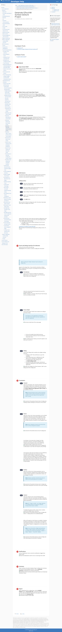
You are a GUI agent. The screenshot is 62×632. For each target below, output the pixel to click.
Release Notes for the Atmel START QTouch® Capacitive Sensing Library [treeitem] (8, 98)
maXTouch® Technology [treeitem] (6, 185)
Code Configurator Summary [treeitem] (7, 172)
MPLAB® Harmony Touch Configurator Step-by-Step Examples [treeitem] (7, 214)
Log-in (57, 1)
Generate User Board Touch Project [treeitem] (8, 139)
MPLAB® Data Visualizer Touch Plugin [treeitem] (7, 209)
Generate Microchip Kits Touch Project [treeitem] (8, 117)
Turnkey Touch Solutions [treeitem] (6, 52)
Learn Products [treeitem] (5, 240)
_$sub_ (23, 613)
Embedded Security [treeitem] (6, 16)
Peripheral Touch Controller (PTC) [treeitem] (6, 58)
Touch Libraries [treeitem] (6, 63)
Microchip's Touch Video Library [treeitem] (7, 206)
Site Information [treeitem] (5, 244)
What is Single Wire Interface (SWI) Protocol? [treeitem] (6, 41)
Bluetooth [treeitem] (4, 11)
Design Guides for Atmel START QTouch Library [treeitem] (8, 92)
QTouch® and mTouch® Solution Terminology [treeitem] (7, 220)
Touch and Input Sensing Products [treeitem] (7, 223)
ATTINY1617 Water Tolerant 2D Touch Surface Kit (27, 49)
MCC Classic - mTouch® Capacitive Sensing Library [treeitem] (7, 189)
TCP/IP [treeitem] (4, 45)
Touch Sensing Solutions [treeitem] (7, 49)
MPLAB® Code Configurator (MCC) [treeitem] (6, 61)
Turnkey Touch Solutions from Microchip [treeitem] (7, 231)
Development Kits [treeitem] (6, 80)
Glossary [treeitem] (5, 82)
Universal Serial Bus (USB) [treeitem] (6, 24)
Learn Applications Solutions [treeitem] (5, 9)
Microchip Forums (55, 23)
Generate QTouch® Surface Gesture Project (24, 9)
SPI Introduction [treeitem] (6, 44)
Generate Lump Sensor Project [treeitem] (8, 113)
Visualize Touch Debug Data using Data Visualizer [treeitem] (8, 162)
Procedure (53, 11)
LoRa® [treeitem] (4, 27)
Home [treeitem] (3, 7)
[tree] (6, 7)
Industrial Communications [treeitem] (6, 21)
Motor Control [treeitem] (5, 33)
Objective (53, 7)
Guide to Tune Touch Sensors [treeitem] (7, 69)
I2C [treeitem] (3, 19)
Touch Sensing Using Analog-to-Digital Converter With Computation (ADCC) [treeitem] (7, 77)
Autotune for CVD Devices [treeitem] (6, 72)
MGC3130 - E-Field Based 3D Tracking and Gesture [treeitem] (7, 199)
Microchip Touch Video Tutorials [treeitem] (7, 203)
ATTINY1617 (19, 47)
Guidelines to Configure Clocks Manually (27, 226)
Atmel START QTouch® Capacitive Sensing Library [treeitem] (8, 88)
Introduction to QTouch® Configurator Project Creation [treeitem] (8, 156)
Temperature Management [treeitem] (5, 47)
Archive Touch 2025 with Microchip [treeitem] (6, 84)
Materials (53, 8)
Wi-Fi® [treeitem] (4, 238)
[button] (12, 316)
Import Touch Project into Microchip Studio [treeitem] (8, 150)
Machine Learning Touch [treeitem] (7, 182)
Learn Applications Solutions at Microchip (25, 5)
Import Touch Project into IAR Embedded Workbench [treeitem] (8, 144)
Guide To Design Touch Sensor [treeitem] (7, 175)
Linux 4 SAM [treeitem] (5, 26)
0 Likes (17, 613)
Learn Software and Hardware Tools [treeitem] (5, 242)
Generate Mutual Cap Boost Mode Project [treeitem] (8, 122)
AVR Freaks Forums (55, 24)
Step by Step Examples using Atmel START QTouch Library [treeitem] (7, 105)
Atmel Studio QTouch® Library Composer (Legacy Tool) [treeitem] (7, 168)
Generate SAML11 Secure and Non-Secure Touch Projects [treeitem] (8, 134)
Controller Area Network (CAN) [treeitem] (7, 14)
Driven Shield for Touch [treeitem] (6, 55)
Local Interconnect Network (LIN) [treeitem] (6, 30)
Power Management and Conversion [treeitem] (6, 36)
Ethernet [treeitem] (4, 17)
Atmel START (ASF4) (21, 56)
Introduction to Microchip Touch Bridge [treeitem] (7, 179)
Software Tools (56, 10)
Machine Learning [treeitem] (6, 32)
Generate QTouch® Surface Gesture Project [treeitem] (8, 128)
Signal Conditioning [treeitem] (6, 38)
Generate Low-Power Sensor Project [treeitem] (8, 110)
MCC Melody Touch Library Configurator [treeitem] (7, 195)
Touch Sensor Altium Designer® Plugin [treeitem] (7, 227)
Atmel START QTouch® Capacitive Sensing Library (25, 6)
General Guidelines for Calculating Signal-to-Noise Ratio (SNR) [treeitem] (7, 66)
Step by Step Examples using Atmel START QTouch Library (27, 7)
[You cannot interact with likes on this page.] (15, 613)
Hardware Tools (56, 9)
